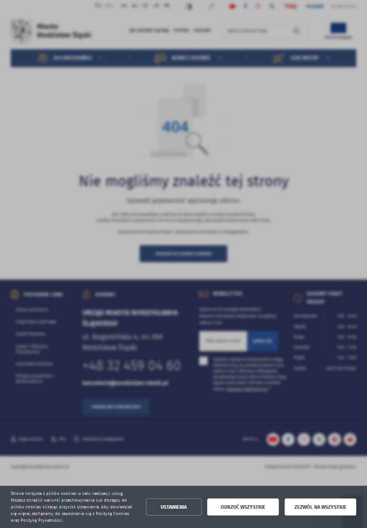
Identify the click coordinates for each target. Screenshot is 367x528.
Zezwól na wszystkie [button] (320, 507)
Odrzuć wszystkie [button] (243, 507)
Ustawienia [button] (174, 507)
